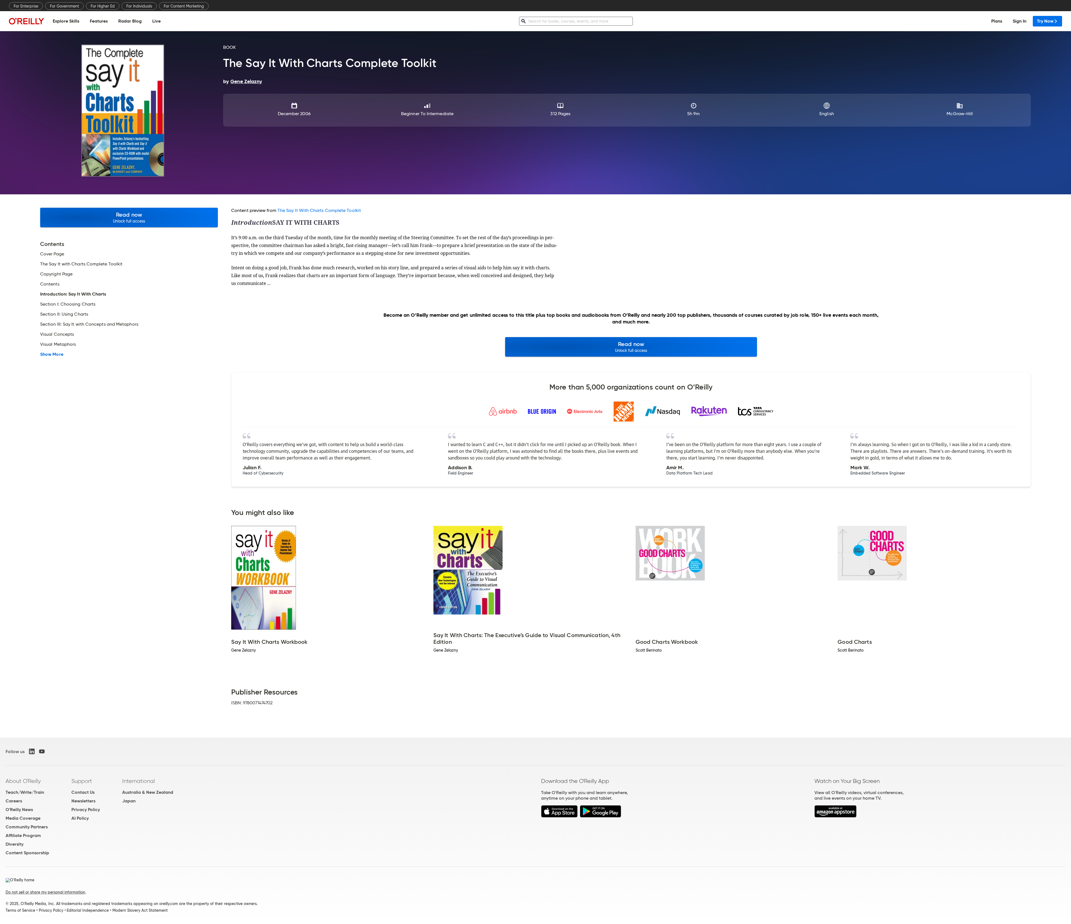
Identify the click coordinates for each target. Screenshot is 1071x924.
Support (81, 781)
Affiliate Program (23, 835)
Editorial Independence (88, 910)
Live (156, 21)
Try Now (1045, 21)
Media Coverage (23, 818)
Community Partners (27, 827)
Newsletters (83, 801)
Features (99, 21)
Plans (996, 21)
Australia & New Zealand (147, 792)
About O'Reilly (23, 781)
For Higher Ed (103, 6)
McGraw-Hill (960, 113)
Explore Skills (66, 21)
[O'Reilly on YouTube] (42, 751)
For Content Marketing (184, 6)
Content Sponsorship (27, 853)
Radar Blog (130, 21)
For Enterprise (26, 6)
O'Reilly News (19, 809)
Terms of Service (20, 910)
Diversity (14, 844)
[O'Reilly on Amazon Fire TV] (835, 816)
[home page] (26, 21)
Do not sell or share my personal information (45, 892)
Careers (14, 801)
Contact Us (83, 792)
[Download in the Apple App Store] (559, 816)
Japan (129, 801)
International (138, 781)
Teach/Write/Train (25, 792)
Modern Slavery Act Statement (140, 910)
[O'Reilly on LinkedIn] (32, 751)
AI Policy (80, 818)
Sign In (1019, 21)
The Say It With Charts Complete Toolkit (319, 210)
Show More (51, 354)
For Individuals (139, 6)
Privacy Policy (85, 809)
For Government (64, 6)
